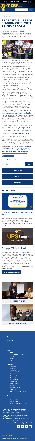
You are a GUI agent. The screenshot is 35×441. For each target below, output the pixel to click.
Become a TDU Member (14, 1)
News (10, 16)
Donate (17, 182)
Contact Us (24, 1)
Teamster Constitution (16, 376)
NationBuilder (23, 438)
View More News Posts (11, 272)
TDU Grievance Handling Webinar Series (17, 213)
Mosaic (8, 438)
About (9, 350)
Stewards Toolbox (15, 372)
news (5, 156)
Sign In (5, 1)
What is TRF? (14, 358)
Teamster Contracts (16, 374)
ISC (11, 360)
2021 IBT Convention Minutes (19, 391)
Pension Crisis (10, 156)
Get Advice (17, 170)
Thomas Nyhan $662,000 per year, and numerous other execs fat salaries (17, 112)
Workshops (13, 381)
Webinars (13, 368)
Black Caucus (14, 385)
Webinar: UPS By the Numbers (15, 248)
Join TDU (17, 176)
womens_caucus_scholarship (18, 403)
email (10, 435)
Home (5, 16)
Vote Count (13, 389)
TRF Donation (14, 401)
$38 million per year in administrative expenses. (15, 134)
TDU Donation (14, 399)
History (12, 356)
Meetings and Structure (17, 354)
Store (8, 345)
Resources (10, 364)
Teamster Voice (14, 383)
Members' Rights (15, 370)
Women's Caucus (15, 387)
